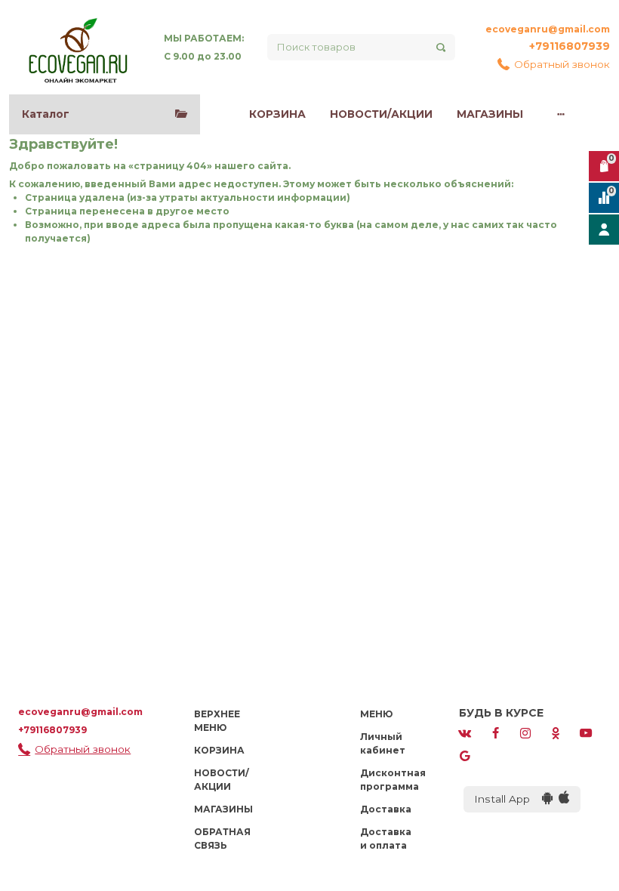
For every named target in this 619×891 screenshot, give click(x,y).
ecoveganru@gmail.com (547, 29)
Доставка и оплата (385, 838)
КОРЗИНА (277, 114)
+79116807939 (569, 46)
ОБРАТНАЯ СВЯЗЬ (222, 838)
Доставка (385, 809)
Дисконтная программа (393, 779)
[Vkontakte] (465, 732)
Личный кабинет (382, 743)
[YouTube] (586, 732)
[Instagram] (525, 732)
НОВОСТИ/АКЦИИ (381, 114)
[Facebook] (495, 732)
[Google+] (465, 754)
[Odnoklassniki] (556, 732)
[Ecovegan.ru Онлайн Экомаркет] (77, 47)
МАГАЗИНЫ (490, 114)
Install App (508, 799)
